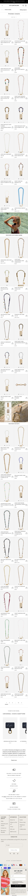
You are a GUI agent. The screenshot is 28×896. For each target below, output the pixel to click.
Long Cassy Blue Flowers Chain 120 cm (6, 532)
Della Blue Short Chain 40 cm (20, 476)
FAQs (2, 821)
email (4, 796)
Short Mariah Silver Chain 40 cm (19, 370)
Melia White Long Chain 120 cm (20, 641)
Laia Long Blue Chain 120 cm (5, 315)
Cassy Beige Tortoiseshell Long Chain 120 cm (19, 261)
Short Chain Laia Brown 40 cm (18, 182)
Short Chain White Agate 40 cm (5, 209)
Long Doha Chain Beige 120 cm (20, 587)
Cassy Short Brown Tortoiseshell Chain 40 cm (20, 504)
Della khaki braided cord (5, 668)
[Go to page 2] (21, 702)
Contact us (3, 828)
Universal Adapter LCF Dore (10, 741)
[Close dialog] (26, 870)
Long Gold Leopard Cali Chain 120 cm (19, 695)
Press (11, 826)
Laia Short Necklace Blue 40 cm (5, 370)
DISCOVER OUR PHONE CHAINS (14, 235)
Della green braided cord (5, 641)
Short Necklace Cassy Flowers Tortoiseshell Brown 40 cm (6, 126)
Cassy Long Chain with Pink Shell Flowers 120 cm (20, 98)
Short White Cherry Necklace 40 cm (19, 668)
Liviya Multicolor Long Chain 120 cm (20, 42)
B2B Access (13, 831)
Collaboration (23, 829)
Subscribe (14, 850)
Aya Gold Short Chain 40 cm (6, 397)
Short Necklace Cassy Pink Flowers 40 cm (6, 42)
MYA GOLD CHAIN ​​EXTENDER (18, 397)
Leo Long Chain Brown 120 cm (20, 560)
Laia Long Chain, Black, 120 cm (6, 560)
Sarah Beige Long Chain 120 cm (6, 260)
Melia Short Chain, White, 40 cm (5, 448)
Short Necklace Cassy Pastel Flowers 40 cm (6, 182)
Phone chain (23, 822)
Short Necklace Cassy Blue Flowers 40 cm (20, 126)
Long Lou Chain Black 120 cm (6, 343)
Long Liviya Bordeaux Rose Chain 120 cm (19, 155)
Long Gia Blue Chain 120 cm (20, 209)
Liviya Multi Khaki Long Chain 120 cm (20, 448)
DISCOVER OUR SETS (14, 423)
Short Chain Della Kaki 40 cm (20, 614)
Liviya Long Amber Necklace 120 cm (5, 587)
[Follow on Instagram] (14, 853)
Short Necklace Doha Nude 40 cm (6, 695)
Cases (21, 820)
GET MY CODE (18, 885)
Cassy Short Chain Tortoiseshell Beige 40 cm (20, 343)
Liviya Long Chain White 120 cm (6, 155)
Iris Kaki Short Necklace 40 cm (4, 288)
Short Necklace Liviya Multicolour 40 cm (6, 69)
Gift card (12, 829)
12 (18, 702)
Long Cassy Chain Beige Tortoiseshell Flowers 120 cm (20, 533)
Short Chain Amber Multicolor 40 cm (5, 97)
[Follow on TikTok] (17, 853)
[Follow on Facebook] (10, 853)
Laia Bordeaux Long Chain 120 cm (5, 614)
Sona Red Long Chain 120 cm (19, 315)
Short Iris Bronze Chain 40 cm (19, 288)
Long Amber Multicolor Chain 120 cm (19, 69)
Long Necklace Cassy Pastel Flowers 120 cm (6, 504)
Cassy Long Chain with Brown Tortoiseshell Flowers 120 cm (6, 476)
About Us (12, 820)
